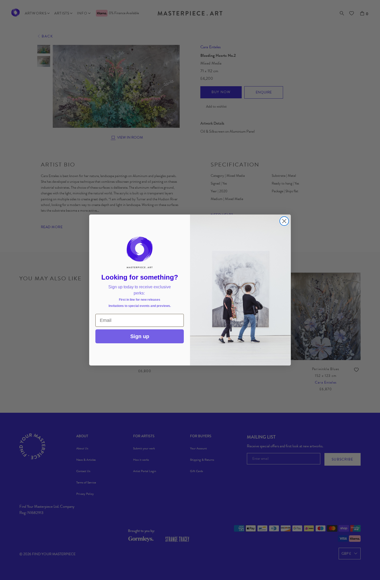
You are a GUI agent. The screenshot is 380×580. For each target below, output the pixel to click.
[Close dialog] (284, 221)
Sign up (139, 336)
